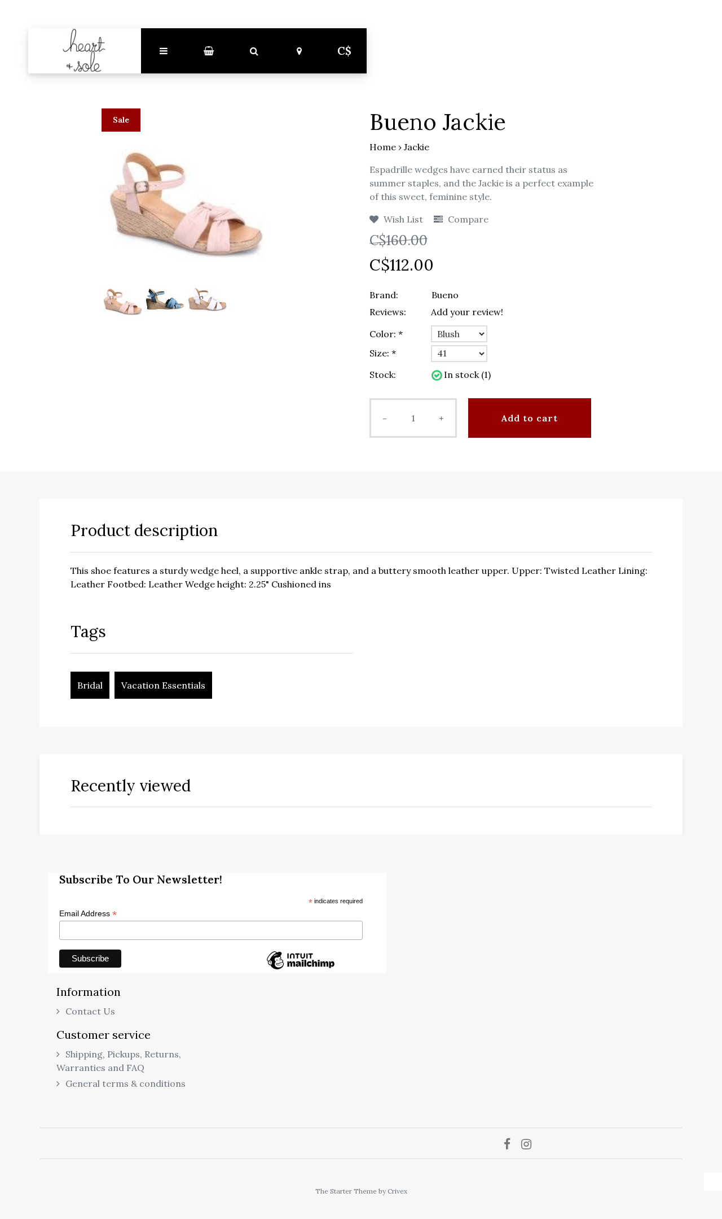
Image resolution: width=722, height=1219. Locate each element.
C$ (344, 51)
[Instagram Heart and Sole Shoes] (530, 1143)
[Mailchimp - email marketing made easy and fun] (301, 968)
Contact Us (90, 1011)
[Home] (84, 50)
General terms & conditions (125, 1083)
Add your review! (467, 311)
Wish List (402, 219)
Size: (382, 353)
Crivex (397, 1191)
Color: (386, 333)
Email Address (88, 913)
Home (382, 147)
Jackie (416, 147)
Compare (467, 219)
